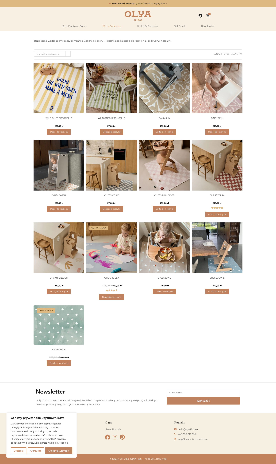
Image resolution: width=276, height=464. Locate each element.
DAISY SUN (164, 118)
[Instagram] (115, 437)
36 (228, 54)
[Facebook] (107, 437)
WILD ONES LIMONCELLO (112, 118)
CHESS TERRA (217, 195)
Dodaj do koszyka (59, 132)
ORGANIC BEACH (59, 277)
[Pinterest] (122, 437)
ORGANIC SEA (111, 277)
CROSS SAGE (59, 349)
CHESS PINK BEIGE (164, 195)
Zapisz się (203, 400)
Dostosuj (18, 450)
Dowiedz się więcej (111, 297)
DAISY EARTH (59, 195)
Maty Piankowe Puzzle (74, 26)
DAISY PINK (217, 118)
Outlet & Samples (147, 26)
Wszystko (236, 54)
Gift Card (179, 26)
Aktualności (207, 26)
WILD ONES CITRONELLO (59, 118)
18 (224, 54)
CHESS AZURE (111, 195)
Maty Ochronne (112, 26)
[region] (41, 435)
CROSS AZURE (217, 277)
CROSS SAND (164, 277)
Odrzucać (35, 450)
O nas (108, 422)
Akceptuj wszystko (59, 450)
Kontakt (179, 422)
